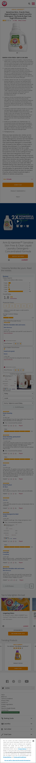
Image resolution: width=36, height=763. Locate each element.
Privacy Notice (22, 749)
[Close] (33, 741)
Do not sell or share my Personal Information (17, 760)
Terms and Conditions (20, 757)
